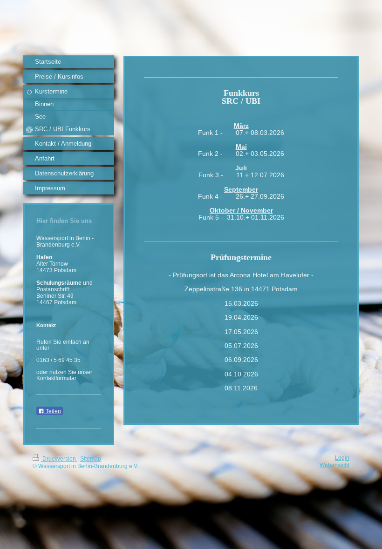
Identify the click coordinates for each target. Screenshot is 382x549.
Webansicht (334, 465)
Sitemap (90, 458)
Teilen (52, 411)
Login (342, 458)
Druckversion (59, 458)
